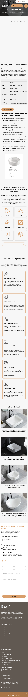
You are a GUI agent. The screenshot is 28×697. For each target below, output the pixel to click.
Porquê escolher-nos (6, 662)
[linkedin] (4, 1)
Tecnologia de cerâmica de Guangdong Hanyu (12, 693)
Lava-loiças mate (5, 639)
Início (3, 12)
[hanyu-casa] (5, 606)
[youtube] (7, 1)
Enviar (14, 596)
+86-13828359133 (7, 539)
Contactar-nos (5, 664)
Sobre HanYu (5, 656)
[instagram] (10, 1)
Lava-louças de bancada (14, 9)
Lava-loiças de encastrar (7, 631)
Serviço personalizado (7, 658)
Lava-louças (4, 629)
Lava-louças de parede (7, 635)
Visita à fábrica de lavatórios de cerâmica (11, 660)
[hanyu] (5, 6)
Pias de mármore (5, 641)
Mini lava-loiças (5, 637)
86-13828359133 (6, 675)
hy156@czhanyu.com (8, 547)
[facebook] (1, 1)
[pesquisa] (15, 1)
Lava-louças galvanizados (7, 643)
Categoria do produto (6, 654)
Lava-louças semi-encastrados (8, 633)
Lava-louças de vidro (6, 645)
